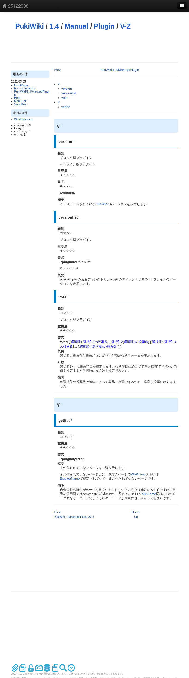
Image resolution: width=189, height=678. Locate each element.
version (66, 88)
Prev (57, 70)
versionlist (68, 93)
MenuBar (20, 101)
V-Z (125, 26)
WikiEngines (23, 119)
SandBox (20, 104)
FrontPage (21, 85)
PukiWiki (29, 26)
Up (136, 516)
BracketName (70, 478)
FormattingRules (25, 88)
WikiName (138, 474)
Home (136, 512)
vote (64, 98)
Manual (76, 26)
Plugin (104, 26)
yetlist (65, 107)
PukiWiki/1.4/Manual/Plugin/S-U (74, 516)
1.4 (54, 26)
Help (17, 98)
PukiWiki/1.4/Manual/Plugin (31, 93)
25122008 (17, 5)
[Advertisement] (95, 46)
